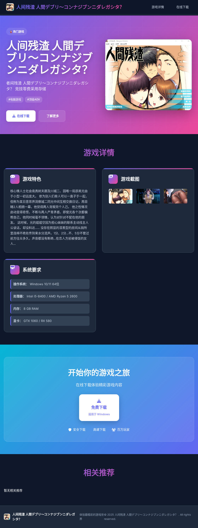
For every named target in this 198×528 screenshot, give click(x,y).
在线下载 (182, 7)
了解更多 (53, 116)
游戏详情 (158, 7)
